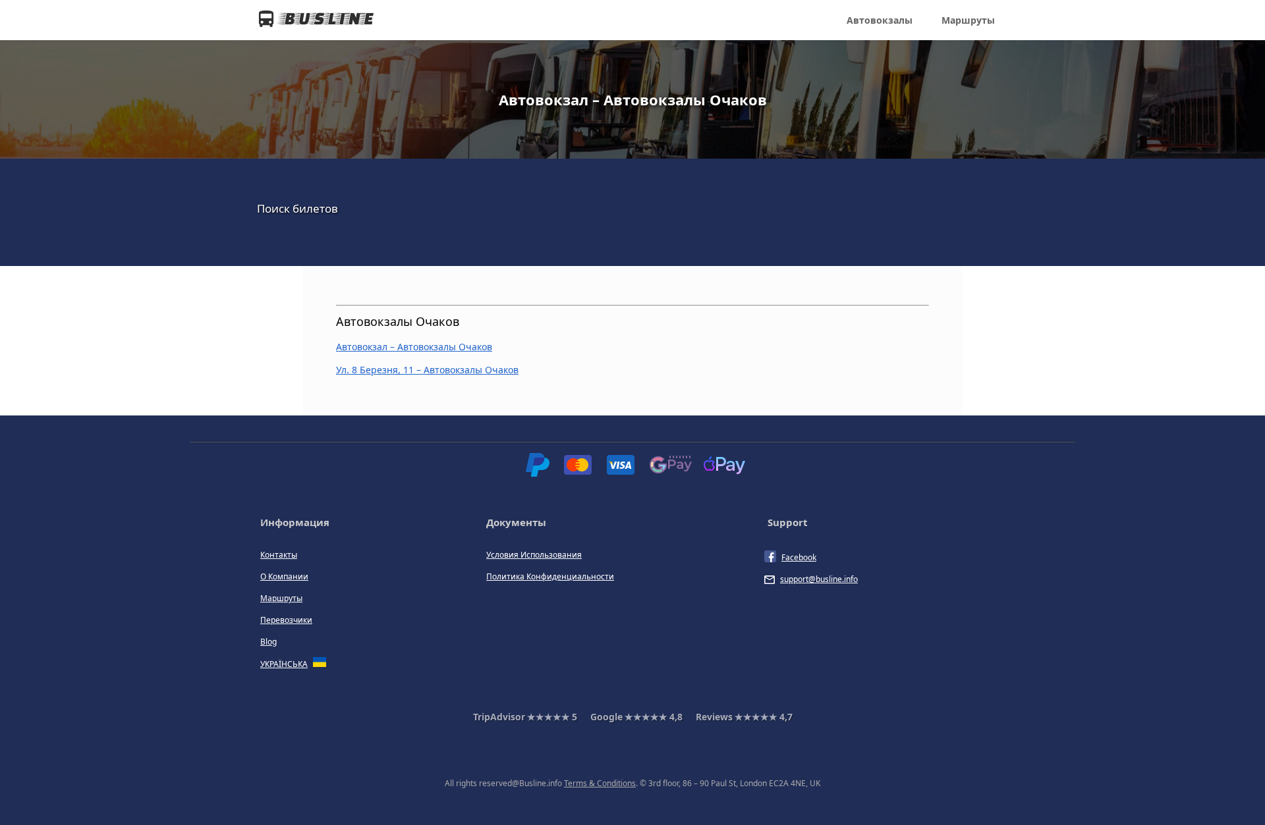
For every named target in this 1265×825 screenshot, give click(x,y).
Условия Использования (534, 554)
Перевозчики (286, 619)
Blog (268, 641)
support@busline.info (819, 579)
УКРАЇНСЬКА (284, 664)
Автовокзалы (880, 20)
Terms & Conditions (600, 783)
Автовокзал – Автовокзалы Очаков (414, 346)
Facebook (798, 557)
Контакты (278, 554)
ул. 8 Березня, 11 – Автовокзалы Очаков (427, 369)
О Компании (284, 576)
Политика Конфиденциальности (550, 576)
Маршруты (968, 20)
